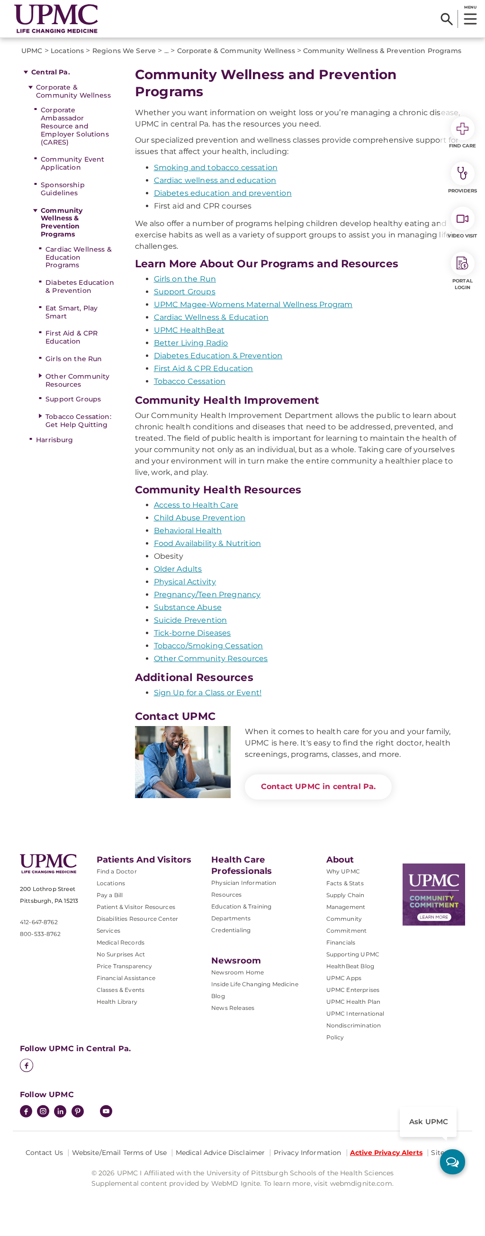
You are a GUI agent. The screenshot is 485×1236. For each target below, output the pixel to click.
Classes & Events (121, 989)
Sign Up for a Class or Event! (208, 692)
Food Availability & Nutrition (207, 543)
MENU (470, 7)
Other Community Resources (77, 380)
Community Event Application (72, 163)
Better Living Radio (191, 342)
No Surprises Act (121, 954)
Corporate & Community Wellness (73, 91)
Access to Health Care (196, 504)
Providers (462, 191)
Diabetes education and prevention (223, 193)
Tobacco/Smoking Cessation (208, 645)
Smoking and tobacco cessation (216, 167)
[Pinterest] (78, 1112)
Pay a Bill (110, 895)
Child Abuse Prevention (200, 517)
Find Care (462, 146)
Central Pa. (50, 72)
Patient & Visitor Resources (136, 906)
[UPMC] (56, 18)
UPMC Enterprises (353, 989)
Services (108, 930)
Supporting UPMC (352, 954)
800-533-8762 (40, 933)
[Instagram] (43, 1112)
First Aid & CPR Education (71, 337)
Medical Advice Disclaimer (220, 1152)
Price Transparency (125, 966)
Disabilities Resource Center (137, 918)
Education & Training (241, 906)
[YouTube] (106, 1112)
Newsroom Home (237, 972)
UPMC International (355, 1013)
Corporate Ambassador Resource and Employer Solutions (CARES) (75, 126)
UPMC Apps (343, 978)
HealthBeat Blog (350, 966)
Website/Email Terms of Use (119, 1152)
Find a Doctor (117, 871)
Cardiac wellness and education (215, 180)
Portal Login (462, 284)
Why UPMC (343, 871)
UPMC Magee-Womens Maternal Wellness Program (253, 304)
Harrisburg (54, 440)
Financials (341, 942)
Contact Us (44, 1152)
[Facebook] (26, 1066)
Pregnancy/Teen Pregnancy (207, 594)
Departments (231, 918)
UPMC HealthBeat (189, 330)
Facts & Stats (345, 883)
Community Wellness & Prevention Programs (61, 222)
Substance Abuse (188, 607)
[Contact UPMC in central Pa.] (183, 762)
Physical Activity (185, 581)
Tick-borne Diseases (192, 632)
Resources (226, 894)
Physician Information (243, 882)
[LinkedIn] (60, 1112)
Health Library (117, 1001)
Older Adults (178, 568)
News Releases (232, 1007)
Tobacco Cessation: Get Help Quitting (78, 420)
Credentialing (231, 930)
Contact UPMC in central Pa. (318, 786)
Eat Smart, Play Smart (71, 312)
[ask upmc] (452, 1161)
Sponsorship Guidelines (63, 189)
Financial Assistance (126, 978)
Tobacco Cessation (190, 381)
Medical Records (120, 942)
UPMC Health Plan (353, 1001)
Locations (111, 883)
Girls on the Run (73, 358)
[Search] (447, 19)
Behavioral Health (188, 530)
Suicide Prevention (190, 620)
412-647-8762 (39, 922)
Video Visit (462, 236)
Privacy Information (307, 1152)
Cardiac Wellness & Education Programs (78, 257)
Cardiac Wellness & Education (211, 317)
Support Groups (73, 399)
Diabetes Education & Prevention (79, 286)
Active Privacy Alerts (386, 1152)
